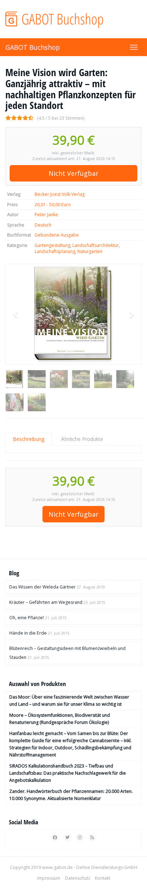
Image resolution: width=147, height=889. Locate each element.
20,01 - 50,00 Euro (53, 205)
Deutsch (43, 225)
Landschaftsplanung (55, 251)
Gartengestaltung (52, 245)
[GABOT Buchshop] (73, 19)
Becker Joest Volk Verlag (60, 194)
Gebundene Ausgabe (57, 235)
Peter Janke (46, 215)
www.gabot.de (57, 867)
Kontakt (102, 878)
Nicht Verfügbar (73, 173)
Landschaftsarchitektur (95, 245)
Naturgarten (89, 251)
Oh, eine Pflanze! (26, 618)
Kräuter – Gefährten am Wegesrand (45, 602)
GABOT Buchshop (32, 47)
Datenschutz (77, 878)
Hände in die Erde (28, 633)
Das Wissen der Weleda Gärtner (42, 587)
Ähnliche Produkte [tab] (82, 439)
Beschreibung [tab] (28, 439)
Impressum (48, 878)
